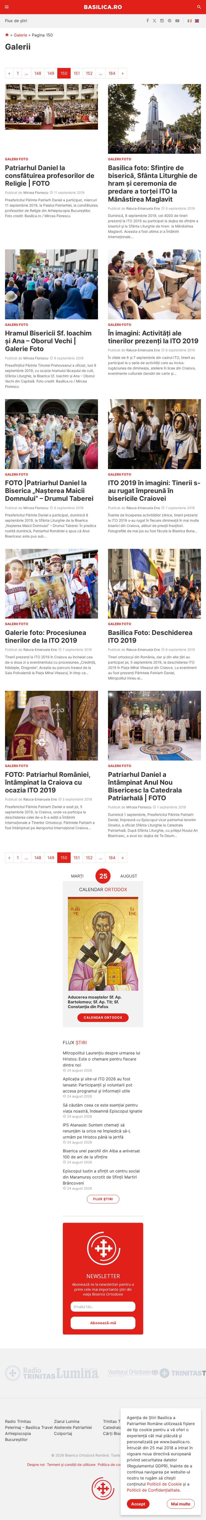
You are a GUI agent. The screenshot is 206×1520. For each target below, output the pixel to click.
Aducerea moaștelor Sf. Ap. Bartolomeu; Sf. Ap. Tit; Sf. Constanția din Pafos (95, 1002)
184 (112, 73)
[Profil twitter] (154, 20)
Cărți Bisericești (118, 1433)
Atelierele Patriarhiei (73, 1427)
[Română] (191, 20)
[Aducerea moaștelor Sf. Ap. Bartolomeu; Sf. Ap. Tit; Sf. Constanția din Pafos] (103, 944)
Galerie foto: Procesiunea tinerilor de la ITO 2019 (45, 636)
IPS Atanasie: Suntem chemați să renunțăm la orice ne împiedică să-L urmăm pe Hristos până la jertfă (97, 1130)
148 (37, 73)
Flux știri (103, 1199)
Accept (138, 1503)
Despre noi (36, 1464)
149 (50, 73)
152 (89, 73)
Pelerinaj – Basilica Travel (29, 1427)
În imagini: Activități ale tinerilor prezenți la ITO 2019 (153, 337)
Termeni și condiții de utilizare (71, 1464)
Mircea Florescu (35, 193)
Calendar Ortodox (103, 1017)
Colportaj (63, 1433)
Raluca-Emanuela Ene (143, 208)
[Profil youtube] (177, 20)
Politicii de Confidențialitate (153, 1490)
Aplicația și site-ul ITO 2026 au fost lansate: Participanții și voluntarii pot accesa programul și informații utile (97, 1084)
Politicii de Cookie (164, 1484)
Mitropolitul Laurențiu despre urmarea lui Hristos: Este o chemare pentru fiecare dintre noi (101, 1059)
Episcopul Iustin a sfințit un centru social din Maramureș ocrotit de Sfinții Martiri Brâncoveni (101, 1177)
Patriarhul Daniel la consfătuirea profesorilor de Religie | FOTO (49, 175)
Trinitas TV (113, 1421)
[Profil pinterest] (170, 20)
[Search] (199, 7)
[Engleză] (198, 20)
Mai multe (180, 1503)
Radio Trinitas (18, 1421)
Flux (75, 1042)
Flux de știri (16, 20)
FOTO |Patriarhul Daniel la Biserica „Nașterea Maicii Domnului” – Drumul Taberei (49, 490)
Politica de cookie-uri (115, 1464)
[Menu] (7, 7)
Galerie (20, 34)
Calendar (103, 889)
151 (77, 73)
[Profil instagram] (162, 20)
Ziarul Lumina (66, 1421)
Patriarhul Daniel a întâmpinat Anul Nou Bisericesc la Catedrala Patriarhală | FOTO (145, 786)
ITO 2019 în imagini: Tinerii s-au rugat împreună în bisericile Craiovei (154, 490)
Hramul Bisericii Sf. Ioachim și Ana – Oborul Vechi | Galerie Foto (48, 341)
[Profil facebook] (147, 20)
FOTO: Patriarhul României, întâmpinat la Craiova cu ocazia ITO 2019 (47, 782)
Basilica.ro (103, 7)
